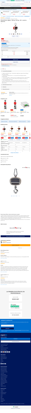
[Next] (21, 34)
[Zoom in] (13, 195)
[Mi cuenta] (28, 2)
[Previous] (9, 34)
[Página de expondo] (1, 16)
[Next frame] (19, 195)
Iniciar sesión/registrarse (5, 46)
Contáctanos (15, 338)
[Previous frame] (17, 195)
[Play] (11, 195)
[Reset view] (16, 195)
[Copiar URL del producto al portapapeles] (29, 19)
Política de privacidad (18, 330)
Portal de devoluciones (15, 341)
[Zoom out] (14, 195)
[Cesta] (29, 2)
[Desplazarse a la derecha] (29, 16)
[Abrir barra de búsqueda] (24, 2)
